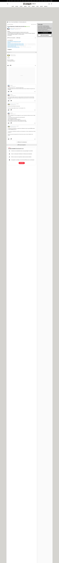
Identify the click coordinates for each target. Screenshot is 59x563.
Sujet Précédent (10, 24)
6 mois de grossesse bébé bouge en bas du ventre (15, 43)
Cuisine (16, 6)
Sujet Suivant (33, 24)
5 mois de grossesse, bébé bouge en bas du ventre (15, 44)
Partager (19, 37)
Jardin (25, 6)
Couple (21, 6)
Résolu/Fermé (28, 26)
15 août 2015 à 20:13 (13, 86)
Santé (13, 6)
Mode (37, 6)
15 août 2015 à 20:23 (13, 95)
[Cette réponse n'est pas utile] (10, 65)
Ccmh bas (9, 42)
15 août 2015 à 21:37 (13, 104)
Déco (29, 6)
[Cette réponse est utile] (8, 65)
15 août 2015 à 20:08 (13, 55)
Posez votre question (12, 37)
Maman (33, 6)
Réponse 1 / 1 (9, 52)
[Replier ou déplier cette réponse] (36, 52)
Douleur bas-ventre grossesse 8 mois (13, 47)
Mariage (45, 6)
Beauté (41, 6)
